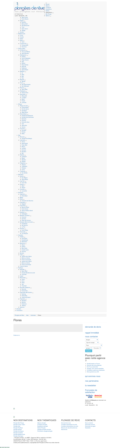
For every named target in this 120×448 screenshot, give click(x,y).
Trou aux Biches (26, 51)
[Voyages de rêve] (14, 408)
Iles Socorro (25, 225)
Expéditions (49, 9)
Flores (23, 142)
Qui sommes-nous (66, 423)
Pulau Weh (24, 145)
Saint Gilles (24, 89)
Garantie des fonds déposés (94, 365)
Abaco (23, 245)
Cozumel (24, 217)
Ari (22, 73)
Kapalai (23, 161)
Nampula (24, 119)
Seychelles (23, 94)
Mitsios (23, 63)
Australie (22, 269)
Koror (23, 281)
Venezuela (23, 232)
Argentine (22, 194)
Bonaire (22, 253)
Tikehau (24, 305)
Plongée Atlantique (18, 436)
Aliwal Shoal (25, 112)
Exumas (24, 251)
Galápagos (24, 214)
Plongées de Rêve (19, 315)
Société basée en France (93, 363)
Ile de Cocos (25, 209)
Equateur (22, 212)
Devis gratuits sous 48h (93, 372)
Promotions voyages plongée (44, 431)
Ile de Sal (24, 182)
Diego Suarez (25, 60)
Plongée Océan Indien (19, 424)
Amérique (20, 192)
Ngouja (23, 81)
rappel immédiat (92, 332)
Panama (22, 228)
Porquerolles (25, 45)
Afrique (20, 104)
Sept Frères (25, 17)
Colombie (22, 202)
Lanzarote (24, 191)
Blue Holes (24, 248)
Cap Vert (22, 181)
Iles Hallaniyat (25, 86)
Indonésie (22, 140)
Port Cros (24, 47)
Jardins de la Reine (27, 256)
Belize (21, 197)
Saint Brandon (25, 53)
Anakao (24, 56)
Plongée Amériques (18, 431)
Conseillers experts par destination (96, 370)
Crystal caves (25, 250)
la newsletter (90, 385)
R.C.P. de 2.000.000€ (92, 367)
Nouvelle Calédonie (25, 287)
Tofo (23, 124)
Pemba (23, 132)
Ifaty (23, 61)
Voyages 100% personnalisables (95, 368)
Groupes (18, 309)
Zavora (23, 127)
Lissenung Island (26, 297)
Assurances (64, 429)
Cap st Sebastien (26, 58)
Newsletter (88, 428)
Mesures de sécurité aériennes (69, 428)
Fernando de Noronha (27, 200)
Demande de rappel (90, 426)
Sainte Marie (25, 69)
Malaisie (22, 155)
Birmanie (22, 137)
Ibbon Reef (24, 271)
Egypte (22, 20)
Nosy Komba (25, 65)
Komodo (24, 150)
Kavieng (24, 294)
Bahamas (22, 243)
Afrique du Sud (24, 106)
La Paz (23, 227)
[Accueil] (30, 7)
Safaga (23, 30)
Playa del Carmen (26, 220)
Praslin (23, 101)
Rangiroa (24, 300)
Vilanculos (24, 125)
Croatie (22, 37)
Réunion (22, 88)
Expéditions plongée (42, 426)
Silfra (23, 186)
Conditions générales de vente (69, 424)
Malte (21, 40)
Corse (21, 35)
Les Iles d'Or (23, 43)
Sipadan (24, 160)
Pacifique (20, 268)
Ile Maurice (23, 50)
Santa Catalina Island (27, 210)
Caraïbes (20, 235)
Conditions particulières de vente (69, 426)
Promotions (19, 310)
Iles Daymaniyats (26, 84)
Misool (23, 146)
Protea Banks (25, 107)
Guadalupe (24, 223)
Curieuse (24, 102)
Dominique (24, 238)
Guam (23, 279)
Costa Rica (23, 205)
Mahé (23, 99)
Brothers (24, 22)
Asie (19, 135)
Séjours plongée (41, 423)
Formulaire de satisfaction (91, 391)
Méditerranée (21, 33)
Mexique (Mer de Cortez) (26, 222)
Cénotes (24, 218)
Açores (22, 176)
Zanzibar (24, 130)
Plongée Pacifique (18, 428)
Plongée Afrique (17, 429)
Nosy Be (24, 66)
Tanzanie (22, 128)
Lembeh (24, 148)
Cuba (21, 255)
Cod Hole (24, 274)
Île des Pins (25, 291)
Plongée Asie (16, 426)
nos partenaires (92, 380)
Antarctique (25, 196)
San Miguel (24, 178)
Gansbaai (24, 110)
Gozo (23, 42)
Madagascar (23, 55)
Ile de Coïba (25, 230)
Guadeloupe (25, 240)
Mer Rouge (48, 14)
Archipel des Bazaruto (27, 115)
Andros (23, 246)
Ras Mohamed (25, 25)
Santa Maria (25, 179)
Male (23, 74)
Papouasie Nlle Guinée (26, 292)
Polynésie (22, 299)
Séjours (48, 6)
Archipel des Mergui (27, 138)
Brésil (21, 199)
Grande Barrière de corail (28, 273)
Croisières (48, 7)
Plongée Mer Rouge (18, 423)
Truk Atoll (24, 286)
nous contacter (91, 336)
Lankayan (24, 156)
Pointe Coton (25, 92)
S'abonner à (16, 335)
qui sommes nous (92, 376)
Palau (23, 282)
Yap (23, 284)
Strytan (23, 187)
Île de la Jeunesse (26, 259)
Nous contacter (89, 423)
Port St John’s (25, 109)
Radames (24, 68)
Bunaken (24, 151)
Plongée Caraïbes (18, 433)
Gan (23, 78)
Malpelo (24, 204)
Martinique (24, 241)
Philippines (23, 163)
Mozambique (23, 114)
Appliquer (88, 351)
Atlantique (20, 174)
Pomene (24, 120)
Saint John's (25, 29)
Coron (23, 169)
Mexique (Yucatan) (25, 215)
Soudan (22, 32)
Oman (21, 83)
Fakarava (24, 304)
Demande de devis (90, 424)
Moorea (24, 302)
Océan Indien (21, 48)
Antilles (22, 237)
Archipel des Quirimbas (28, 117)
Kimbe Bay (24, 295)
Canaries (22, 189)
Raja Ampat (25, 143)
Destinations (49, 12)
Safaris (47, 11)
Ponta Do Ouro (25, 122)
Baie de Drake (25, 207)
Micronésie (23, 277)
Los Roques (25, 233)
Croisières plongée (42, 424)
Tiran (23, 27)
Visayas (24, 164)
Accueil (47, 4)
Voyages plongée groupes (44, 429)
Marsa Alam (25, 24)
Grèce (21, 38)
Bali (23, 153)
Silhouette (24, 96)
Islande (22, 184)
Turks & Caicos (24, 266)
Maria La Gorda (26, 258)
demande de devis (93, 326)
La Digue (24, 97)
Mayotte (22, 79)
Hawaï (21, 276)
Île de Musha (25, 19)
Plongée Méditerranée (19, 434)
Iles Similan (25, 173)
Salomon (22, 307)
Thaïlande (22, 171)
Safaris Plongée (41, 428)
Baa (23, 76)
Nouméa (24, 289)
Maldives (22, 71)
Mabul (23, 158)
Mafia (23, 133)
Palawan (24, 168)
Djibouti (48, 15)
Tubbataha (24, 166)
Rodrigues (23, 91)
